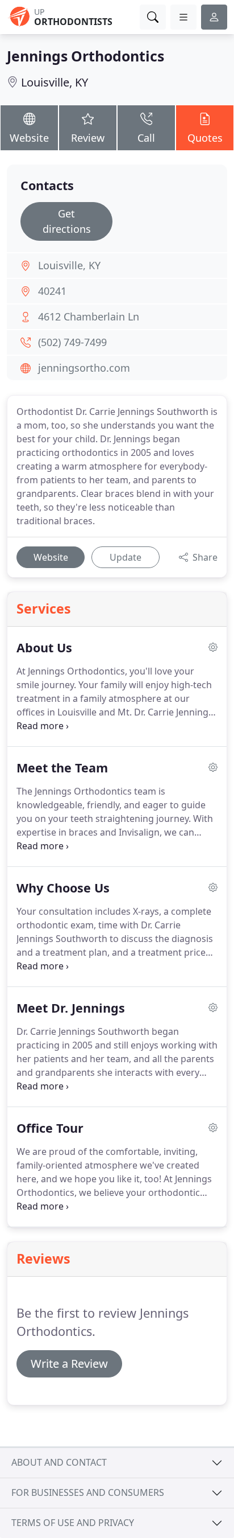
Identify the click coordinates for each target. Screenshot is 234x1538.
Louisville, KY (54, 82)
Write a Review (69, 1363)
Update (125, 557)
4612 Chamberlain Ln (88, 316)
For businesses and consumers (87, 1492)
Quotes (205, 138)
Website (29, 138)
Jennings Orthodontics (85, 55)
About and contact (59, 1462)
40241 (52, 291)
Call (146, 138)
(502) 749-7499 (72, 342)
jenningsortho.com (84, 368)
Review (88, 138)
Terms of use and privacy (72, 1522)
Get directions (67, 221)
